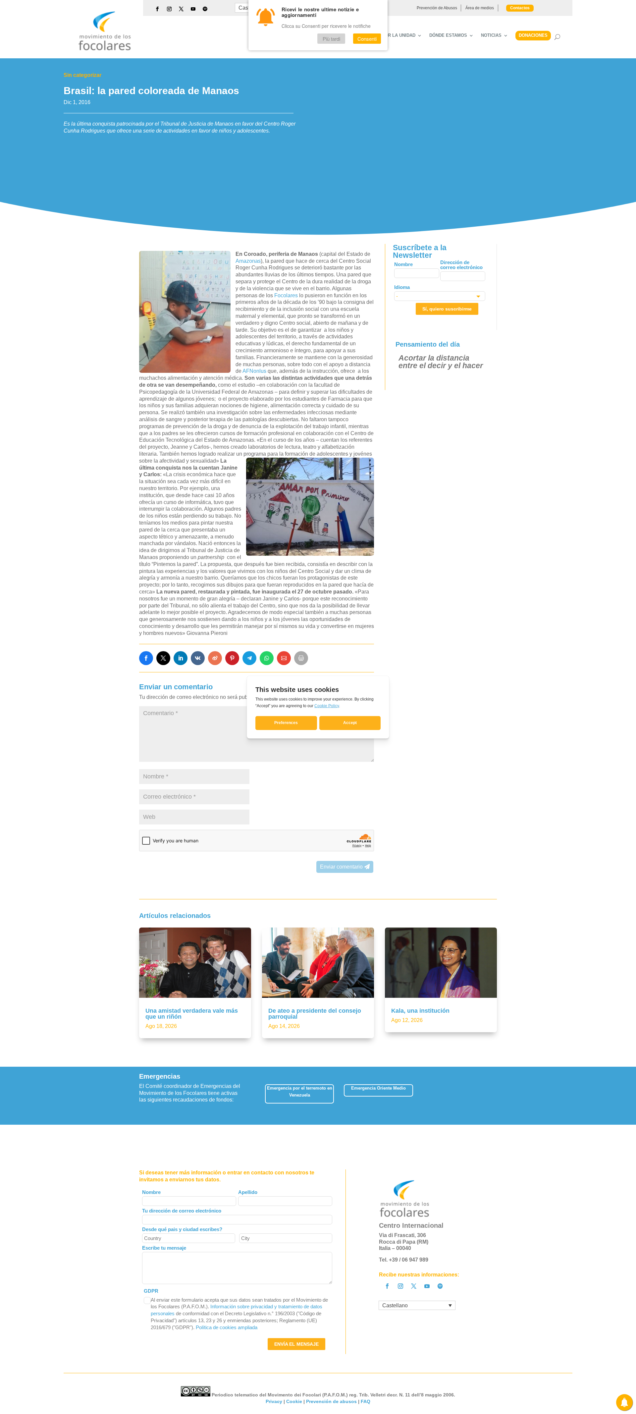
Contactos (520, 8)
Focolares (286, 295)
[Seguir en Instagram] (169, 9)
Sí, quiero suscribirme (447, 308)
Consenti (367, 38)
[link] (146, 658)
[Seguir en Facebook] (157, 9)
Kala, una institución (420, 1010)
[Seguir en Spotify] (205, 9)
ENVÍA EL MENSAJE (296, 1344)
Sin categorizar (82, 75)
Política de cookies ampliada (226, 1327)
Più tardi (331, 38)
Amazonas (248, 261)
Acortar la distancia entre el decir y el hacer (440, 362)
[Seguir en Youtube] (193, 9)
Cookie (294, 1401)
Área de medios (479, 8)
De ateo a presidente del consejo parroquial (314, 1013)
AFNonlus (254, 371)
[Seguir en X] (181, 9)
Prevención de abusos (331, 1401)
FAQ (365, 1401)
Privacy (274, 1401)
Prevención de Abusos (437, 8)
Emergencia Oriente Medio (378, 1088)
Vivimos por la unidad (388, 35)
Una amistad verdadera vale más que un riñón (191, 1013)
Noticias (491, 35)
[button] (496, 1095)
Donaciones (533, 35)
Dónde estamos (448, 35)
